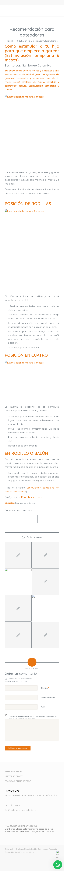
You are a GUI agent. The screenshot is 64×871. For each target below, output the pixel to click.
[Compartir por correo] (53, 519)
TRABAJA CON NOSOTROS (18, 781)
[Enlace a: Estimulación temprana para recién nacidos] (45, 555)
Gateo (32, 503)
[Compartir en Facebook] (10, 519)
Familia (54, 41)
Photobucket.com (31, 497)
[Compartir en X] (21, 519)
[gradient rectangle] (26, 10)
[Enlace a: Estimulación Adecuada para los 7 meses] (18, 555)
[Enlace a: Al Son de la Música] (18, 574)
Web (43, 707)
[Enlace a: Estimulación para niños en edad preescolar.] (18, 608)
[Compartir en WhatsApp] (32, 519)
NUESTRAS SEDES (13, 771)
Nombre (45, 688)
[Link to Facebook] (48, 867)
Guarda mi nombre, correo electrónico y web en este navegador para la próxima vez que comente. (33, 717)
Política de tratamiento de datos (20, 810)
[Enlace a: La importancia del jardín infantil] (45, 635)
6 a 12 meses (33, 41)
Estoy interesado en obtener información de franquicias (31, 795)
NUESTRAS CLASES (14, 776)
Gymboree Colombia (36, 65)
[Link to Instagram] (52, 867)
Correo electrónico (48, 697)
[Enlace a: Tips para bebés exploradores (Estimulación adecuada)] (45, 581)
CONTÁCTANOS (12, 805)
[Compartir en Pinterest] (43, 519)
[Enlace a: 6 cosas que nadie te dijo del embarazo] (18, 635)
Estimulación (44, 41)
